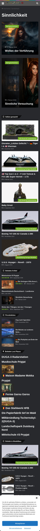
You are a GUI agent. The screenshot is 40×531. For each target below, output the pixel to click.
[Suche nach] (37, 3)
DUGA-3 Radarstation (15, 357)
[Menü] (3, 3)
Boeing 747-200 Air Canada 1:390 (17, 234)
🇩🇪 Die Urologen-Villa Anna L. (27, 281)
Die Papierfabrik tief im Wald (19, 413)
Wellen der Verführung (19, 50)
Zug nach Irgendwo (23, 320)
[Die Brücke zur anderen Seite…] (8, 333)
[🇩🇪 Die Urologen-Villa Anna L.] (8, 284)
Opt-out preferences (15, 528)
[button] (37, 498)
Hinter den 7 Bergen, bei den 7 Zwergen (17, 307)
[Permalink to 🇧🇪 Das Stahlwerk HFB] (8, 405)
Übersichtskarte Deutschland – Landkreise (18, 291)
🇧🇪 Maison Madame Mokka (18, 375)
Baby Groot (7, 205)
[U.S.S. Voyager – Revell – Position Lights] (8, 489)
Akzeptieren (20, 523)
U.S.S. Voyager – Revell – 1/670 (16, 262)
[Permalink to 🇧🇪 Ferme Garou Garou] (8, 391)
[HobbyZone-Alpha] (14, 3)
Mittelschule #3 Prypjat (10, 275)
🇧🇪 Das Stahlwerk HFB (15, 408)
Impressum (27, 528)
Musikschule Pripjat (14, 361)
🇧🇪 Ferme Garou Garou (16, 394)
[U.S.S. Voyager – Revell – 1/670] (8, 479)
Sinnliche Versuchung (19, 103)
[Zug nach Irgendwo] (8, 323)
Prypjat (6, 380)
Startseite (6, 8)
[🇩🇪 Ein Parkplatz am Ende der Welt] (8, 342)
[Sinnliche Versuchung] (8, 300)
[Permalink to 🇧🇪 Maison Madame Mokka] (8, 372)
